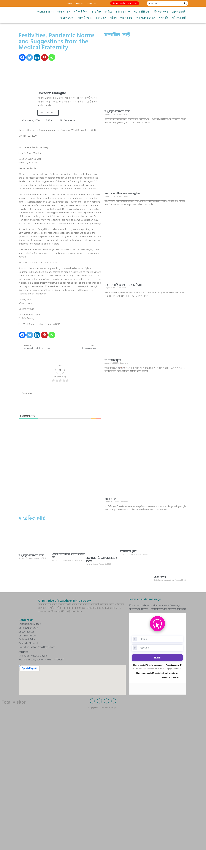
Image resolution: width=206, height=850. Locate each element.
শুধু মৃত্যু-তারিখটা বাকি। (118, 111)
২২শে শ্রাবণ (111, 499)
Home (69, 3)
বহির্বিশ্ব (113, 18)
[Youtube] (36, 3)
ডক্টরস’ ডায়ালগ (123, 12)
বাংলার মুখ (100, 18)
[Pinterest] (44, 57)
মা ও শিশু (96, 12)
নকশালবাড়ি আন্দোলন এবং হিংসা (123, 285)
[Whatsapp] (51, 57)
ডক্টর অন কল (63, 12)
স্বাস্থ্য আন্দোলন (67, 18)
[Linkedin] (37, 57)
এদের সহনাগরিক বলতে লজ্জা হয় (122, 193)
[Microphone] (42, 3)
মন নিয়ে (108, 12)
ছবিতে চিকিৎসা (81, 12)
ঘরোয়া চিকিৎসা (141, 12)
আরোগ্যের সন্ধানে (45, 12)
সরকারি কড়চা (85, 18)
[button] (124, 3)
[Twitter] (26, 3)
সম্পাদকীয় (163, 18)
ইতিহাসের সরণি (179, 18)
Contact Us (91, 3)
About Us (79, 3)
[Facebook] (21, 3)
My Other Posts (48, 113)
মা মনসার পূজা (113, 360)
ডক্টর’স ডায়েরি (178, 12)
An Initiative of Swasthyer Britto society (64, 600)
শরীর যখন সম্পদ (160, 12)
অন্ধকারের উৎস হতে (145, 18)
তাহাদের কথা (126, 18)
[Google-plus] (31, 3)
